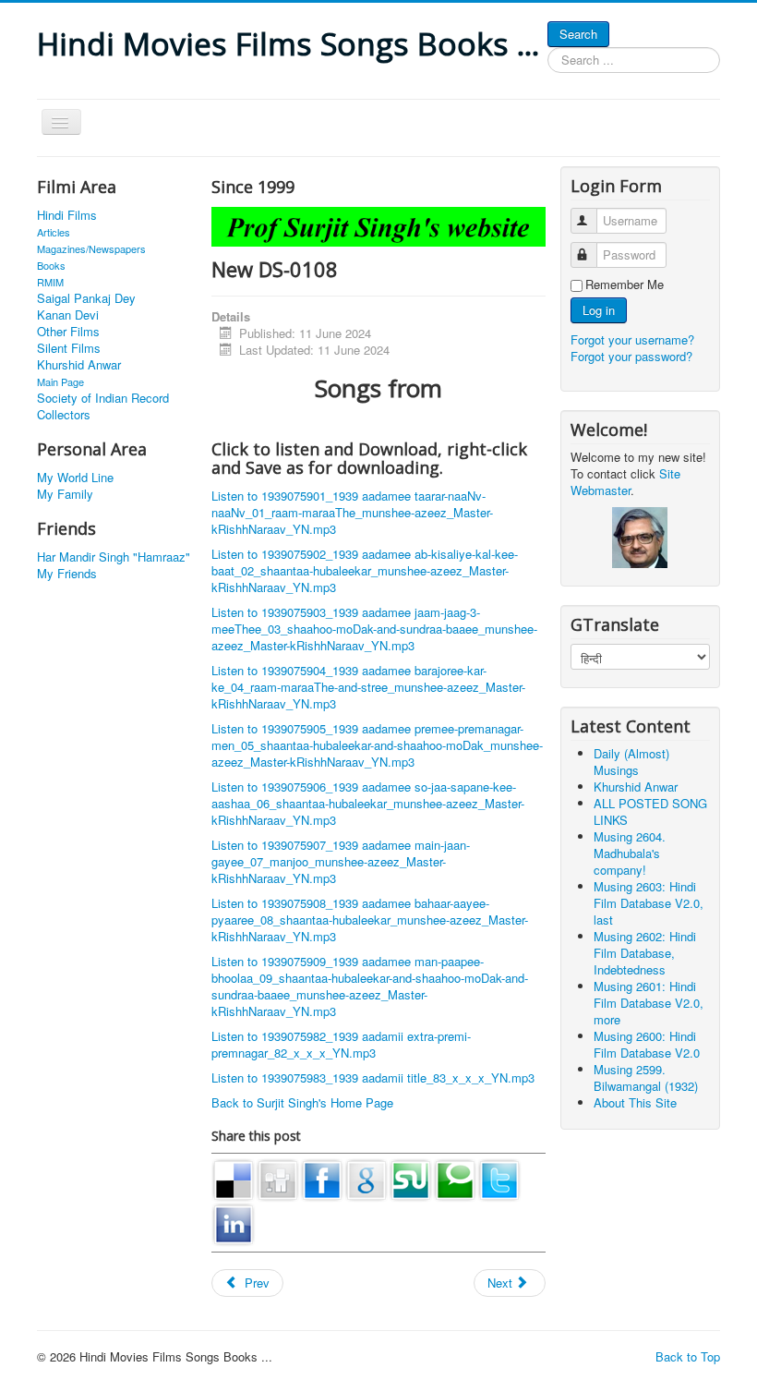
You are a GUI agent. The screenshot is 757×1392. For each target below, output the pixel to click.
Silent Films (69, 348)
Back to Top (687, 1356)
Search (578, 33)
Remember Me (624, 284)
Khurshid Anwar (79, 365)
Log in (599, 310)
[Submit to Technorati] (455, 1178)
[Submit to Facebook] (322, 1178)
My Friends (67, 573)
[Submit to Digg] (278, 1178)
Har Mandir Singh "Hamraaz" (113, 557)
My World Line (75, 477)
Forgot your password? (631, 356)
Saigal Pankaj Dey (86, 298)
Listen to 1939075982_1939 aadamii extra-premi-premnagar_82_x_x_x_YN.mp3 (341, 1044)
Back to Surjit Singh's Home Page (302, 1102)
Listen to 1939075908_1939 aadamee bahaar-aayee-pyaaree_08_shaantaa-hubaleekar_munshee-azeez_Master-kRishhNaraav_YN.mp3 (369, 919)
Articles (53, 231)
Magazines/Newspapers (91, 248)
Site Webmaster (625, 482)
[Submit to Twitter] (499, 1178)
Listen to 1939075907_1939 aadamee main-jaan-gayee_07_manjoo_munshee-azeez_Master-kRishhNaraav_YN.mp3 (340, 861)
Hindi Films (67, 215)
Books (51, 265)
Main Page (60, 381)
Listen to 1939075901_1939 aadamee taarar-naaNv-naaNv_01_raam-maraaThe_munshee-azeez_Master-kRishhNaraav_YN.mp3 (352, 512)
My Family (65, 494)
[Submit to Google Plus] (366, 1178)
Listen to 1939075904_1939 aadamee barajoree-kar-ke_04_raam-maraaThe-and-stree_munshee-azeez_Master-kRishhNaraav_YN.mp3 (368, 686)
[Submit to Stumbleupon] (411, 1178)
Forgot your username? (632, 339)
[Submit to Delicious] (233, 1178)
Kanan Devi (68, 315)
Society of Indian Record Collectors (103, 406)
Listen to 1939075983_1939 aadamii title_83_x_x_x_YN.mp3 (373, 1077)
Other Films (68, 331)
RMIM (50, 281)
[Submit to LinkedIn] (233, 1222)
